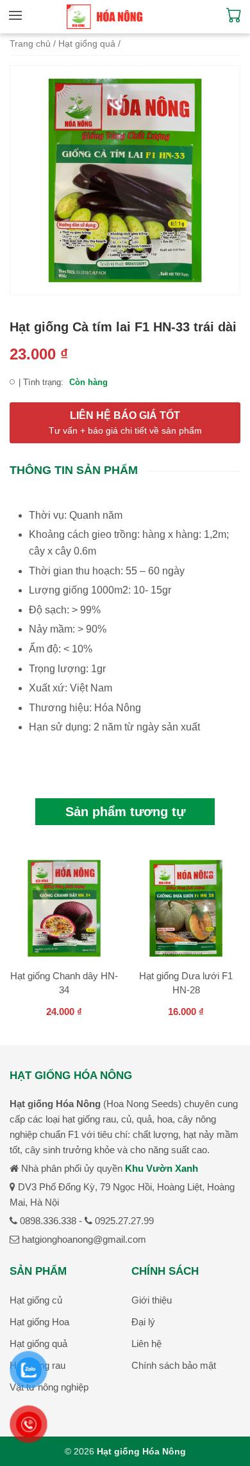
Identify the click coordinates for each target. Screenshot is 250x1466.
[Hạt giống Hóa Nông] (105, 16)
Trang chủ (30, 44)
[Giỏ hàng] (234, 19)
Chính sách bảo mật (173, 1365)
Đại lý (143, 1321)
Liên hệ (146, 1343)
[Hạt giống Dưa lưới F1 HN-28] (185, 910)
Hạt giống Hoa (39, 1321)
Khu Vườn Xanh (161, 1168)
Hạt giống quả (86, 44)
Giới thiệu (151, 1300)
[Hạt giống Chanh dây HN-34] (64, 910)
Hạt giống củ (36, 1300)
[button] (18, 15)
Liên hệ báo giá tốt (125, 423)
